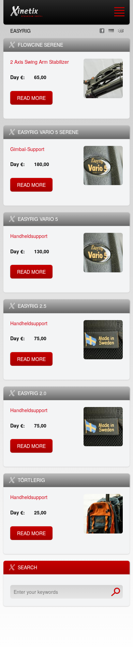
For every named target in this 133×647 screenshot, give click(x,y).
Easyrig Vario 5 (38, 218)
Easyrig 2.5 (32, 305)
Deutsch (111, 30)
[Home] (26, 11)
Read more (33, 99)
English (120, 30)
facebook (102, 30)
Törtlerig (31, 480)
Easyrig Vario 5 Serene (48, 132)
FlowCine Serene (40, 44)
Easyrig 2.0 (32, 393)
